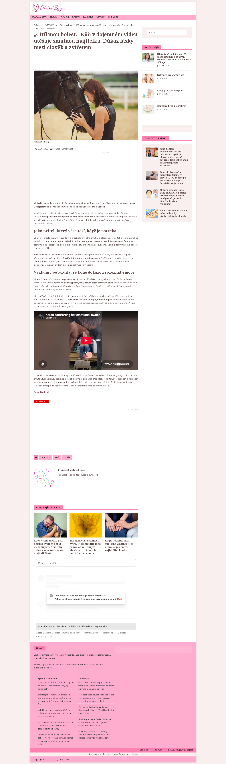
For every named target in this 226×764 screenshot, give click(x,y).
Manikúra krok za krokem (171, 105)
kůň (57, 457)
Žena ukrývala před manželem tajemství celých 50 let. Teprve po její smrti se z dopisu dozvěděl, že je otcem (173, 178)
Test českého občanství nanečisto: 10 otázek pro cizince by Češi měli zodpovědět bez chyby (55, 725)
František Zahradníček (71, 469)
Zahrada (88, 17)
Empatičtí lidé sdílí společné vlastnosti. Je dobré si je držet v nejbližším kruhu (119, 545)
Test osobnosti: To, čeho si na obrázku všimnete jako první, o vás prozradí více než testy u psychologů (96, 697)
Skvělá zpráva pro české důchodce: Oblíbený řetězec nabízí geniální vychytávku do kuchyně (95, 722)
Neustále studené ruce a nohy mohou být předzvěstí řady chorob (173, 213)
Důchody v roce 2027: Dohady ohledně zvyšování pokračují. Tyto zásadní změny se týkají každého (94, 734)
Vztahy (101, 17)
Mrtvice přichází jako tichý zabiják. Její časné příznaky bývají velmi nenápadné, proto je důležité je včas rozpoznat (173, 196)
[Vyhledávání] (167, 32)
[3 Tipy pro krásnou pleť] (148, 93)
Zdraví (53, 17)
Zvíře (67, 457)
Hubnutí (113, 17)
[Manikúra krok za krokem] (148, 109)
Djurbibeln (45, 392)
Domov (76, 17)
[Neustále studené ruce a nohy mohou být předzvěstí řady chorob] (152, 213)
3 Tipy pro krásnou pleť (170, 90)
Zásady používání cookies (180, 750)
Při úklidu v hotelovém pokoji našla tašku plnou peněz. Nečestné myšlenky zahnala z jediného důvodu (96, 685)
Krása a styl (39, 17)
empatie (46, 457)
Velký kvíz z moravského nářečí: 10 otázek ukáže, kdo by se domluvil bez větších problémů (55, 713)
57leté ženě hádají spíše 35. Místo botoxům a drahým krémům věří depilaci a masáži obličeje (174, 58)
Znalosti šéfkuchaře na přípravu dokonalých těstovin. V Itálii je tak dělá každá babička (96, 710)
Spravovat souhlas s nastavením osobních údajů (113, 754)
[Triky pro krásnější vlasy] (148, 78)
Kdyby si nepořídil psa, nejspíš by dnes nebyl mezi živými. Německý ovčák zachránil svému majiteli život (48, 547)
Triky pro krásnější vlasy (170, 74)
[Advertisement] (86, 61)
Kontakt (158, 750)
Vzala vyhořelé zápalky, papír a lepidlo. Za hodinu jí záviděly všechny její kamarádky (56, 685)
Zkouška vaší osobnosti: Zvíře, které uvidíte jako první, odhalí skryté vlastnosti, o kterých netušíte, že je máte (85, 547)
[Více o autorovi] (89, 474)
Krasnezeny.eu (49, 658)
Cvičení (65, 17)
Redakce (143, 750)
